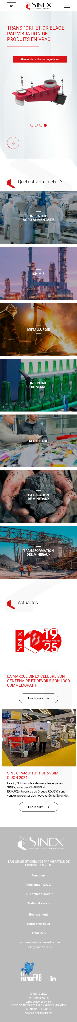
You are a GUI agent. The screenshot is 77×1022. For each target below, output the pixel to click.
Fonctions (39, 875)
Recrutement (38, 914)
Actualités (38, 933)
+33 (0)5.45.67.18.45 (40, 947)
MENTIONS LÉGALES (38, 1009)
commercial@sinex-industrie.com (40, 942)
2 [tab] (36, 125)
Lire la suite (35, 698)
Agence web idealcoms (38, 1012)
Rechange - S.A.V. (38, 885)
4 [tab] (45, 125)
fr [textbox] (10, 6)
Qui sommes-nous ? (38, 894)
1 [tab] (31, 125)
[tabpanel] (38, 91)
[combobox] (11, 5)
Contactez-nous (38, 924)
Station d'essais (38, 903)
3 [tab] (40, 125)
